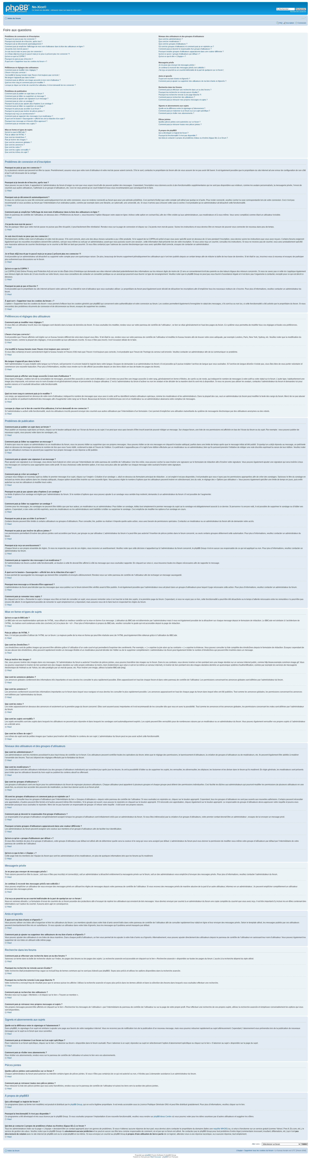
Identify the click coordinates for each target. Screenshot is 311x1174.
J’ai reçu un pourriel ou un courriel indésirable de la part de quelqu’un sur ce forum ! (191, 70)
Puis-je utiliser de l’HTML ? (15, 135)
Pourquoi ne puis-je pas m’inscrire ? (19, 59)
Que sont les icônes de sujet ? (17, 152)
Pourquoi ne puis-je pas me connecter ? (20, 39)
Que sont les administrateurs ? (171, 39)
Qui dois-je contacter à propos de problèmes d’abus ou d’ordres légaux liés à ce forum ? (193, 138)
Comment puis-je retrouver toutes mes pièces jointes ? (180, 124)
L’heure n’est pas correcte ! (15, 72)
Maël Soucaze (155, 1157)
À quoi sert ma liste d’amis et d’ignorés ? (174, 79)
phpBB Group (76, 1104)
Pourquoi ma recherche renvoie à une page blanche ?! (180, 95)
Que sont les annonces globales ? (18, 142)
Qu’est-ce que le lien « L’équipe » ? (172, 56)
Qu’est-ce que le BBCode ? (15, 132)
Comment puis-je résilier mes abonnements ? (176, 113)
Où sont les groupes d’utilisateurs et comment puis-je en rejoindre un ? (186, 46)
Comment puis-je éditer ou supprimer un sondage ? (25, 106)
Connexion (302, 23)
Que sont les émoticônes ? (15, 137)
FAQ (280, 23)
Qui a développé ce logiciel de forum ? (173, 133)
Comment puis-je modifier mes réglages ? (21, 70)
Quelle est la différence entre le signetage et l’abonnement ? (182, 108)
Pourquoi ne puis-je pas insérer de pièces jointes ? (24, 111)
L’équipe (239, 1150)
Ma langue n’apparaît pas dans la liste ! (20, 77)
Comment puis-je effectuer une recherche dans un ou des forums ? (185, 90)
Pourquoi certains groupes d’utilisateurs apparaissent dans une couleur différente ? (191, 51)
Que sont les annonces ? (15, 145)
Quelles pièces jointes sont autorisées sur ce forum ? (179, 122)
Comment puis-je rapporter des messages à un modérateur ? (29, 116)
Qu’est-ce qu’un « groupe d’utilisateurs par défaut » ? (179, 54)
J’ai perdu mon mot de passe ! (17, 49)
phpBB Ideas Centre (163, 1116)
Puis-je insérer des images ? (16, 140)
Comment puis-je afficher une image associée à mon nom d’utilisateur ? (33, 80)
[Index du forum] (18, 8)
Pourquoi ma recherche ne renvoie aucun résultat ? (179, 92)
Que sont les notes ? (13, 147)
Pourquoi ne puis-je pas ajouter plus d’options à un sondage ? (29, 104)
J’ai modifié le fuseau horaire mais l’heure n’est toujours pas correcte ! (32, 75)
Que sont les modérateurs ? (170, 41)
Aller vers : (256, 1144)
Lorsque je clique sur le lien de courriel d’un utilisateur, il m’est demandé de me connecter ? (40, 85)
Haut (9, 176)
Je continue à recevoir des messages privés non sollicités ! (182, 68)
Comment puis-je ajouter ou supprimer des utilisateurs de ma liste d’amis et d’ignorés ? (192, 81)
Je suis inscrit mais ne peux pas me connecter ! (23, 51)
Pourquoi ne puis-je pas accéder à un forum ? (23, 109)
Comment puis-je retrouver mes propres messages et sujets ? (183, 100)
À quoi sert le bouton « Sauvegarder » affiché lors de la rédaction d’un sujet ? (35, 119)
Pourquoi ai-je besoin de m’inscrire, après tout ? (23, 41)
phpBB (147, 1155)
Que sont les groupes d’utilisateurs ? (173, 44)
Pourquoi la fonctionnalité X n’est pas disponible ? (178, 135)
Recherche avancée (298, 12)
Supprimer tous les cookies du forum (258, 1150)
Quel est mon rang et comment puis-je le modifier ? (25, 82)
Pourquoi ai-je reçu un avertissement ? (20, 114)
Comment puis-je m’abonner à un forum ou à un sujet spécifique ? (184, 111)
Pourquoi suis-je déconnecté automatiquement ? (24, 44)
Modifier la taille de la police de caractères (303, 17)
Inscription (290, 23)
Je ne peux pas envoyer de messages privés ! (177, 65)
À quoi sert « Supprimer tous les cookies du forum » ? (26, 61)
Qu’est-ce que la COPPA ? (15, 56)
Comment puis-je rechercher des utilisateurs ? (177, 97)
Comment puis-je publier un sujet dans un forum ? (24, 94)
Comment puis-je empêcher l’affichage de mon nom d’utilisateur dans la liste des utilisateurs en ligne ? (44, 46)
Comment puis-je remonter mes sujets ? (20, 124)
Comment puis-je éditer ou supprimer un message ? (25, 96)
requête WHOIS (220, 1129)
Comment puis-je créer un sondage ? (19, 101)
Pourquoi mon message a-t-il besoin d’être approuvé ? (26, 121)
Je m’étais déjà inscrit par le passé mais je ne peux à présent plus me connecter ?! (37, 54)
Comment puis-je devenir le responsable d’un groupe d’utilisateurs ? (185, 49)
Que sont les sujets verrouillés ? (17, 150)
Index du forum (14, 18)
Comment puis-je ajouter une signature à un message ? (26, 99)
